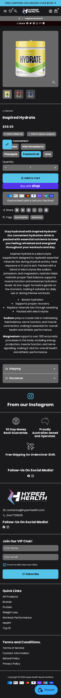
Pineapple (11, 154)
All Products (10, 597)
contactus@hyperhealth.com (24, 510)
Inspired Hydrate (34, 18)
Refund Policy (11, 658)
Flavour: (16, 141)
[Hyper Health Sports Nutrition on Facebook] (28, 476)
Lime (48, 154)
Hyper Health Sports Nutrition (40, 677)
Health (7, 623)
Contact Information (16, 653)
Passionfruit (31, 154)
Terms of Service (13, 648)
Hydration (37, 217)
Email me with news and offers (22, 564)
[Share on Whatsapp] (37, 23)
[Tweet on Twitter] (31, 23)
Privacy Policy (11, 664)
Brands (7, 602)
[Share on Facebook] (27, 23)
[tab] (30, 369)
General (8, 110)
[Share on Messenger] (44, 23)
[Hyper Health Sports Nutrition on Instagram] (31, 396)
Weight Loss (10, 612)
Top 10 (7, 628)
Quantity (8, 162)
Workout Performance (17, 617)
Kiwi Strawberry (33, 146)
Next (55, 59)
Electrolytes (21, 217)
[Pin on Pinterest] (34, 23)
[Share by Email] (40, 23)
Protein (7, 607)
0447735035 (13, 515)
